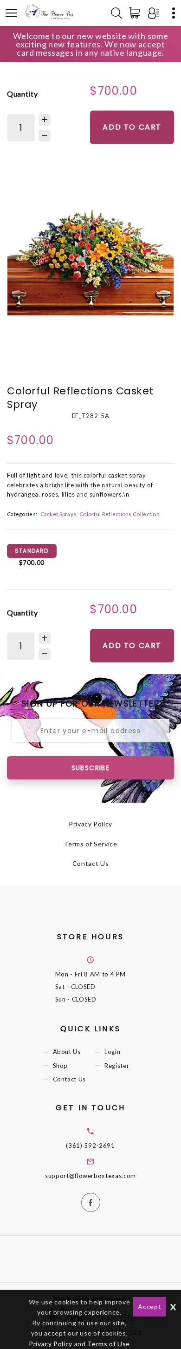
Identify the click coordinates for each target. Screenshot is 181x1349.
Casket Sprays (58, 514)
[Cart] (136, 13)
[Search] (116, 13)
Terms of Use (108, 1344)
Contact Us (90, 863)
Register (116, 1065)
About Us (67, 1052)
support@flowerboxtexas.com (90, 1175)
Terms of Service (90, 844)
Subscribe (90, 768)
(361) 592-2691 (90, 1145)
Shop (60, 1065)
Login (112, 1052)
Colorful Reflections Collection (119, 514)
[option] (90, 262)
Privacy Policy (90, 824)
